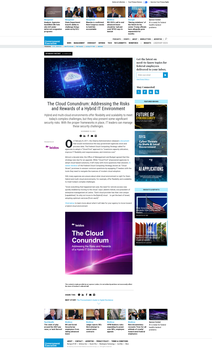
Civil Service (57, 46)
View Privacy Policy (142, 79)
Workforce (134, 43)
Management (79, 43)
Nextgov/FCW (71, 344)
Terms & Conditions (119, 341)
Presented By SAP (142, 215)
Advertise (158, 39)
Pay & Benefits (120, 43)
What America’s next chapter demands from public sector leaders (148, 210)
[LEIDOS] (52, 147)
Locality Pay (90, 46)
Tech (110, 43)
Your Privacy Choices (135, 2)
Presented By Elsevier (143, 243)
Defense (101, 43)
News (69, 43)
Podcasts (117, 39)
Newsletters (145, 39)
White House (69, 46)
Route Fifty (93, 344)
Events (126, 39)
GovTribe (120, 344)
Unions (100, 46)
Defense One (83, 344)
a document (124, 141)
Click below (70, 203)
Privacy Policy (102, 341)
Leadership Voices (160, 43)
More (127, 344)
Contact (79, 341)
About (134, 39)
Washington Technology (107, 344)
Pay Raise (79, 46)
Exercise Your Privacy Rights (160, 2)
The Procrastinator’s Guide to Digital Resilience (95, 300)
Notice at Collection (118, 2)
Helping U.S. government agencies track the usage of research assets (148, 237)
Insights (147, 43)
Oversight (91, 43)
